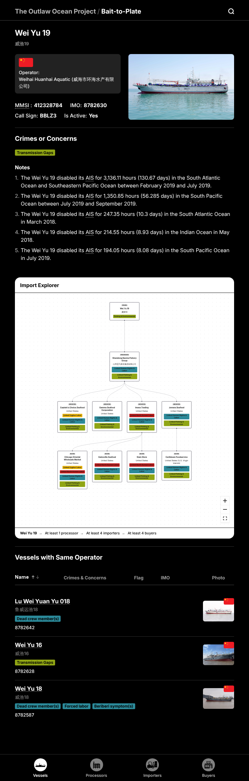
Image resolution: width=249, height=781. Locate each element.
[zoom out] (225, 509)
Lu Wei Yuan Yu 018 (42, 601)
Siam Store (142, 457)
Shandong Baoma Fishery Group (124, 359)
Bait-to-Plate (121, 11)
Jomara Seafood (176, 408)
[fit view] (225, 518)
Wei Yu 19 (124, 308)
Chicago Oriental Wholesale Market (72, 458)
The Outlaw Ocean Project (55, 11)
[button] (124, 311)
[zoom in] (225, 500)
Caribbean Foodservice (177, 457)
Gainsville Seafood (107, 457)
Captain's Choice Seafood (72, 408)
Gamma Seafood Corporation (107, 409)
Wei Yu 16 (28, 645)
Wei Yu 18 (28, 689)
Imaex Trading (141, 408)
